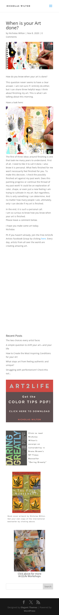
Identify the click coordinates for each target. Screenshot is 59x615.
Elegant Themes (29, 607)
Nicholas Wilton (17, 33)
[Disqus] (29, 285)
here (43, 238)
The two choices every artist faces (23, 340)
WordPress (29, 610)
